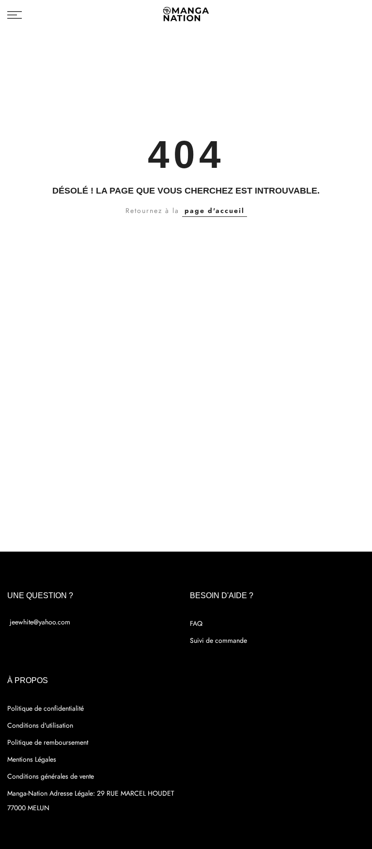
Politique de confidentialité (45, 708)
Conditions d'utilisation (40, 725)
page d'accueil (215, 210)
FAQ (196, 623)
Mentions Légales (31, 759)
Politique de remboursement (47, 742)
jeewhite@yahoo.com (40, 622)
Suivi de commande (218, 640)
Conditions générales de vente (50, 776)
